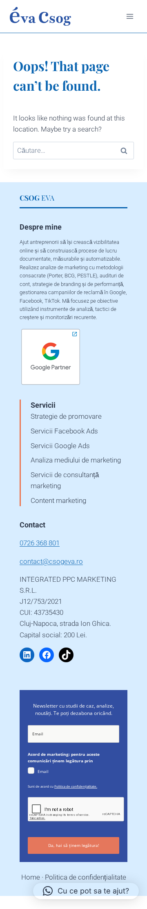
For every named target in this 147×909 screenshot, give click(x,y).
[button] (86, 891)
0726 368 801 (40, 543)
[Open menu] (129, 16)
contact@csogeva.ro (51, 561)
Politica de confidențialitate (85, 877)
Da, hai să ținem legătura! (73, 845)
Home (30, 877)
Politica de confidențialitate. (75, 786)
